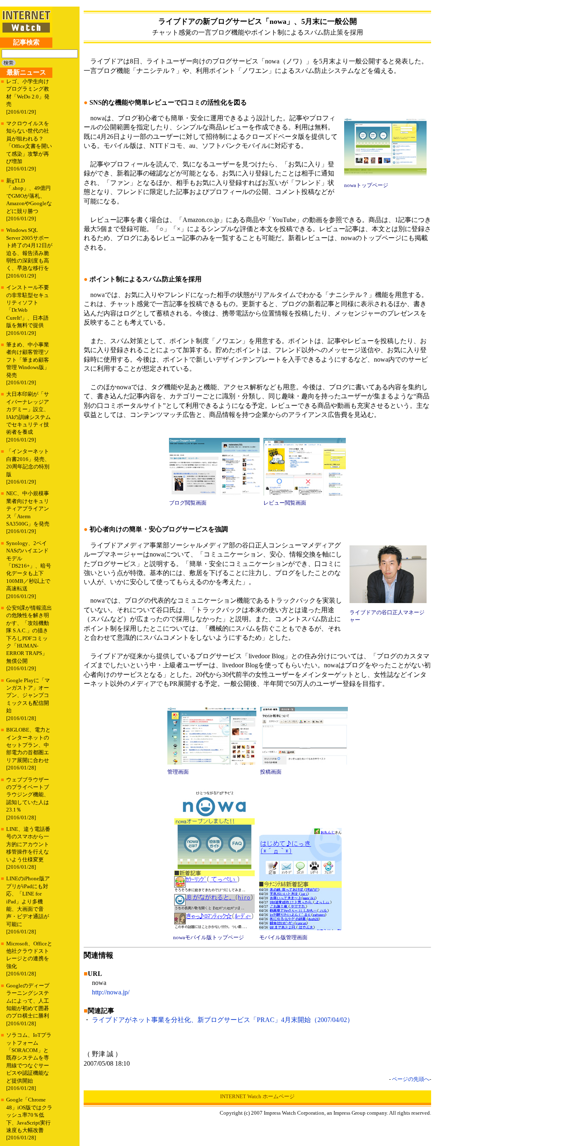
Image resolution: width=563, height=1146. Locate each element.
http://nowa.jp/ (110, 992)
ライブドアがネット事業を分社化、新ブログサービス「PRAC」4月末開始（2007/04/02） (223, 1019)
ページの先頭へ (410, 1079)
